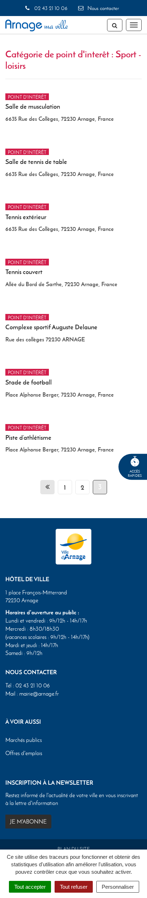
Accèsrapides (135, 473)
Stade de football (28, 382)
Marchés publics (23, 740)
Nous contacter (102, 8)
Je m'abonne (28, 821)
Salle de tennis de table (36, 162)
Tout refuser (73, 887)
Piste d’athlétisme (28, 437)
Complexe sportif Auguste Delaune (51, 327)
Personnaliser (118, 887)
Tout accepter (30, 887)
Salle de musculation (32, 106)
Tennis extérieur (25, 217)
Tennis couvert (23, 272)
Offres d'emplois (23, 753)
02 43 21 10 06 (50, 8)
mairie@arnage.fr (39, 693)
